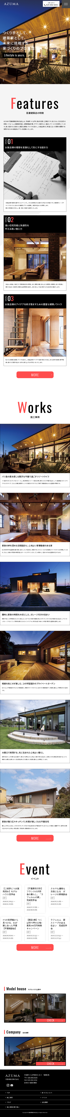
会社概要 (45, 1102)
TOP (8, 1093)
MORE (35, 374)
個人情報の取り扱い (13, 1107)
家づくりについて (47, 1093)
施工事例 (10, 1097)
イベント (44, 1097)
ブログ (9, 1102)
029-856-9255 (52, 4)
